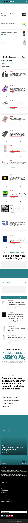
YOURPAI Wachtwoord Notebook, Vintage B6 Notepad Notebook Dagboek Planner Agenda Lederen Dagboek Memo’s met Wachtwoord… (17, 239)
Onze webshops (4, 490)
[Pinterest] (12, 516)
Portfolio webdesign (17, 521)
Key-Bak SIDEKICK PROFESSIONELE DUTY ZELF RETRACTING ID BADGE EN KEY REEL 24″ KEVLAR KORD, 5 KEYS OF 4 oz (18, 104)
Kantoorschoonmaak (12, 326)
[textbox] (14, 512)
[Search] (20, 2)
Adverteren (3, 492)
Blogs (2, 488)
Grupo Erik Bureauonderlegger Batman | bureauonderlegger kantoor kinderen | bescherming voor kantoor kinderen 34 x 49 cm (18, 179)
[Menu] (1, 2)
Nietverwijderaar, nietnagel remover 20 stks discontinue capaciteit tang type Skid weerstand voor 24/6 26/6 (18, 163)
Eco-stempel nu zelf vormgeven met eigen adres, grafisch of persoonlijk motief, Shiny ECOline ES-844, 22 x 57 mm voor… (18, 194)
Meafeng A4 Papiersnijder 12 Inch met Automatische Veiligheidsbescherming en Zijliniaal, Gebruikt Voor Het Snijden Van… (18, 134)
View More (3, 15)
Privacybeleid (3, 498)
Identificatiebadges (12, 335)
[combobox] (14, 512)
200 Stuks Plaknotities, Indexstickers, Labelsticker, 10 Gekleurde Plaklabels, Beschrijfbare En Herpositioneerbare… (17, 149)
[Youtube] (9, 516)
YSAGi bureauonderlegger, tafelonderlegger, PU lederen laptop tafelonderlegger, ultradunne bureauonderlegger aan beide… (18, 89)
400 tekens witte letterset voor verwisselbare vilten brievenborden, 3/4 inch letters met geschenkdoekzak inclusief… (18, 208)
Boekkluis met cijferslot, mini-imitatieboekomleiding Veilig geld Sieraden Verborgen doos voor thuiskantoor (17, 119)
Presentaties (10, 300)
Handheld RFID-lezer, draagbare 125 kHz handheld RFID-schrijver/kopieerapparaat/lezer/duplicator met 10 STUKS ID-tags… (17, 224)
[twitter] (4, 516)
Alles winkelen (4, 487)
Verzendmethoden (8, 403)
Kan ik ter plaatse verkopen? (11, 400)
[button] (14, 397)
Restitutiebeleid (7, 407)
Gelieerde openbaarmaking (6, 501)
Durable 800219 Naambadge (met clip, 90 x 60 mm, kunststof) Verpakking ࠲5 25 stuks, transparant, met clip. (17, 339)
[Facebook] (2, 516)
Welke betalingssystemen (10, 397)
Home (2, 485)
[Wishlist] (23, 2)
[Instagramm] (7, 516)
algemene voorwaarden (6, 499)
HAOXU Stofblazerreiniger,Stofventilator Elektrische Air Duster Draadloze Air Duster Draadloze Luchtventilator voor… (18, 74)
